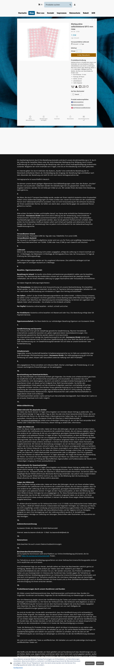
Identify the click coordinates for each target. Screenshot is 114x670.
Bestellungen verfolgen (44, 119)
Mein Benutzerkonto (30, 119)
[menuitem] (92, 20)
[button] (76, 94)
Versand (76, 38)
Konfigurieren (18, 668)
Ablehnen (100, 663)
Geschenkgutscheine (83, 119)
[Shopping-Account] (75, 5)
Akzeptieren (90, 663)
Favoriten (57, 119)
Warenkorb (70, 119)
